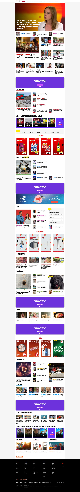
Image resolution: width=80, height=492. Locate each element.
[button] (17, 119)
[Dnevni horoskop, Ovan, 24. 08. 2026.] (24, 130)
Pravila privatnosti (36, 482)
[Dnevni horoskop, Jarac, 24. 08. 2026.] (45, 132)
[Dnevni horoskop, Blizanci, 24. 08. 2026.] (38, 130)
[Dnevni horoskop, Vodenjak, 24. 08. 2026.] (51, 132)
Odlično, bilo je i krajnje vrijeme (54, 214)
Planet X (53, 469)
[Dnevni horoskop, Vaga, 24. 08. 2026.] (24, 132)
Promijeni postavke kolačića (45, 482)
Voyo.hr (22, 486)
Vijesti (16, 463)
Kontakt (40, 482)
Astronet (53, 463)
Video (63, 463)
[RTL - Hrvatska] (58, 482)
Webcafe (38, 1)
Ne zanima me (52, 217)
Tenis (25, 469)
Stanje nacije (17, 469)
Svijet (16, 464)
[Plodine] (40, 136)
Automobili (44, 476)
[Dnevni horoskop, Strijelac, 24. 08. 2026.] (38, 132)
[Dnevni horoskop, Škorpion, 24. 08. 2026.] (31, 132)
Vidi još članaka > (19, 456)
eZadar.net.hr (56, 486)
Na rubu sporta (26, 467)
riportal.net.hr (44, 486)
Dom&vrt (44, 464)
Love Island (34, 469)
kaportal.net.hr (35, 486)
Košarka (25, 468)
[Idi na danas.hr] (24, 1)
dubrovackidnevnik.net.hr (50, 486)
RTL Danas (17, 467)
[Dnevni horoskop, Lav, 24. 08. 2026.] (51, 130)
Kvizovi (53, 472)
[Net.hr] (62, 482)
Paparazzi (34, 467)
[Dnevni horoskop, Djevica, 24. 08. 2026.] (58, 130)
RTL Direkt (17, 468)
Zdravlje (44, 473)
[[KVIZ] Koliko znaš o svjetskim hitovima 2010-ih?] (56, 370)
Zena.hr (20, 486)
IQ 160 (47, 1)
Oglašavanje (21, 482)
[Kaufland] (40, 337)
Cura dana (53, 464)
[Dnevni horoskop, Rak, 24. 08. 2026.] (45, 130)
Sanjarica (63, 466)
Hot (30, 1)
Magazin (33, 1)
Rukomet (26, 464)
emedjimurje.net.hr (26, 486)
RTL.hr (17, 486)
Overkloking (53, 468)
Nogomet (26, 463)
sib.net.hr (31, 486)
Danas (17, 461)
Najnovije (63, 464)
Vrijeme (17, 472)
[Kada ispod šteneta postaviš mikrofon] (56, 282)
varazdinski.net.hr (40, 486)
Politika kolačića (31, 482)
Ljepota (44, 467)
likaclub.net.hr (26, 487)
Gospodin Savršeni (35, 472)
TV (33, 468)
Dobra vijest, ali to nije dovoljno (54, 220)
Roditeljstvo (44, 472)
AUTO (44, 1)
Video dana (53, 473)
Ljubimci (44, 468)
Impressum (17, 482)
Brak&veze (44, 463)
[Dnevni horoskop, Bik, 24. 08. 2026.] (31, 130)
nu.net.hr (60, 486)
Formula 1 (26, 473)
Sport (28, 1)
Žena (41, 1)
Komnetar (53, 467)
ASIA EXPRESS (51, 1)
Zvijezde (34, 463)
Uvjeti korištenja (26, 482)
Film (33, 464)
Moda (43, 469)
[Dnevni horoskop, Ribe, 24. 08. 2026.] (58, 132)
